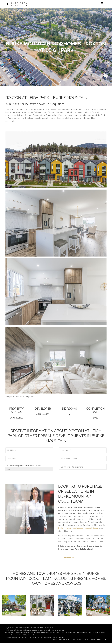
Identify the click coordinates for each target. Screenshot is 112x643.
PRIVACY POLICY (96, 639)
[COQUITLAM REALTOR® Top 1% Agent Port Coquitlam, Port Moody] (19, 4)
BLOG (105, 639)
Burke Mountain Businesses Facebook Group (78, 528)
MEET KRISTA (77, 639)
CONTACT (86, 639)
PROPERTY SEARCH (65, 639)
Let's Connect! (67, 557)
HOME (55, 639)
